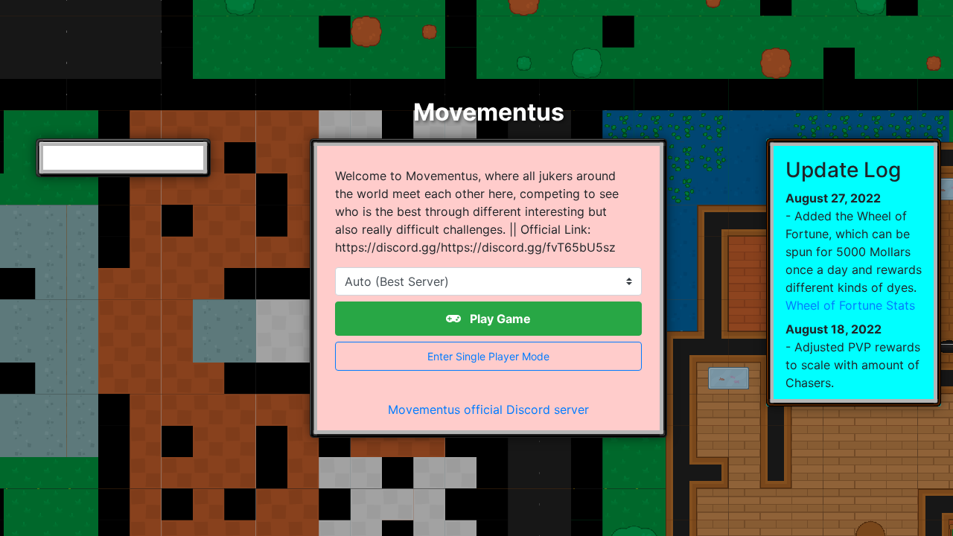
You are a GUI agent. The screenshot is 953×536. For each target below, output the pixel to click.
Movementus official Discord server (488, 409)
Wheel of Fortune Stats (850, 305)
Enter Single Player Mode (488, 356)
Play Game (499, 318)
